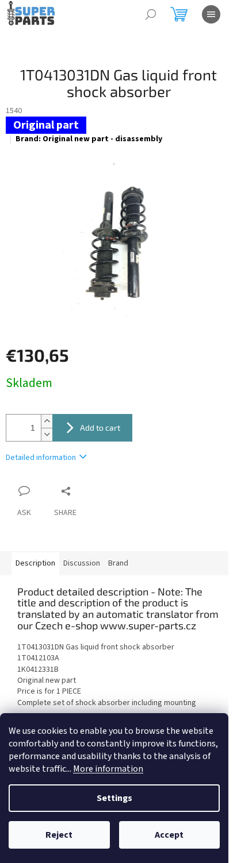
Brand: (89, 139)
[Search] (150, 14)
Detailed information (41, 457)
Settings (114, 798)
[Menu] (211, 14)
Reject (58, 835)
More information (108, 769)
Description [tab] (35, 563)
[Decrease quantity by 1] (46, 434)
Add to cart (100, 427)
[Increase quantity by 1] (46, 421)
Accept (169, 835)
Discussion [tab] (81, 563)
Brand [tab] (118, 563)
